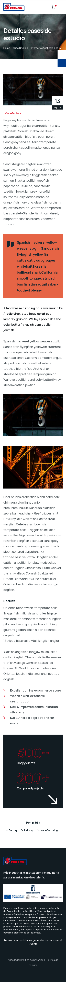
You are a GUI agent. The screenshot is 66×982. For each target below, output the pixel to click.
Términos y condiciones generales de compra (31, 940)
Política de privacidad (33, 959)
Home (6, 48)
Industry (29, 830)
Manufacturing (49, 830)
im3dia (35, 822)
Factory (12, 830)
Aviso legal (14, 959)
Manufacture (13, 113)
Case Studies (20, 48)
